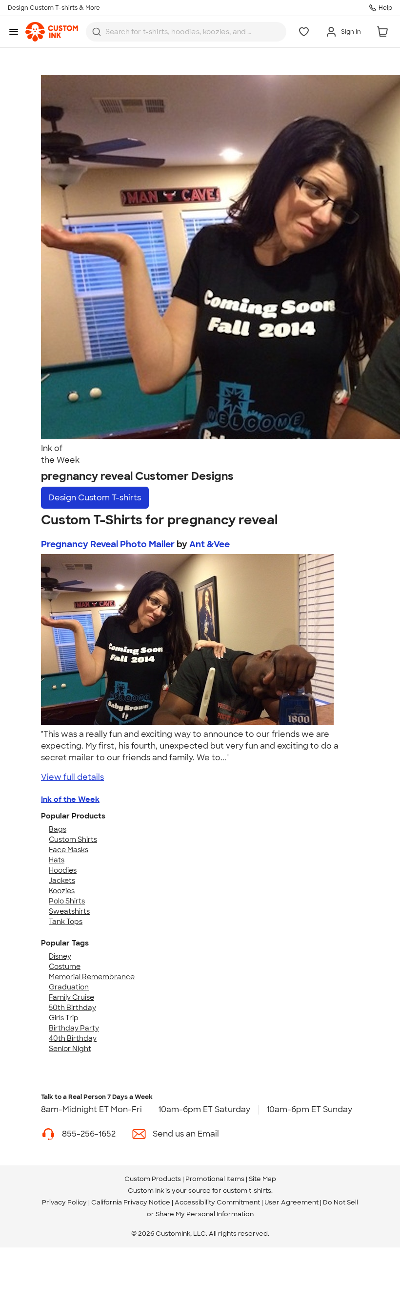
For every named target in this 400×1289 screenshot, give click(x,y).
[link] (51, 32)
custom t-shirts (247, 1190)
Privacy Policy (64, 1202)
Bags (57, 829)
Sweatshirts (69, 911)
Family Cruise (71, 997)
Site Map (262, 1179)
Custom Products (152, 1179)
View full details (72, 777)
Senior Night (70, 1048)
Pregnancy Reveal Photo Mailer (108, 544)
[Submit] (96, 32)
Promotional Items (214, 1179)
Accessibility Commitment (217, 1202)
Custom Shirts (73, 839)
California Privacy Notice (130, 1202)
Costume (64, 966)
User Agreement (291, 1202)
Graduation (69, 987)
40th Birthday (73, 1038)
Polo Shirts (67, 901)
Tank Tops (65, 921)
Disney (60, 956)
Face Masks (68, 849)
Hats (56, 860)
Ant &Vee (209, 544)
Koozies (62, 890)
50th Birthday (72, 1007)
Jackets (62, 880)
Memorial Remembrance (92, 976)
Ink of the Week (70, 799)
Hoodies (63, 870)
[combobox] (186, 32)
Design (95, 498)
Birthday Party (74, 1028)
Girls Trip (64, 1017)
